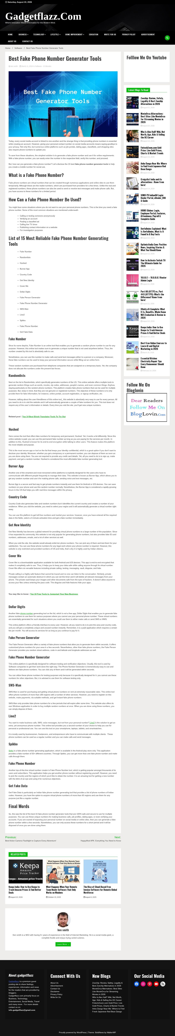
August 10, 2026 (16, 897)
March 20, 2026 (148, 352)
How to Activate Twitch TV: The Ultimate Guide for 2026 (153, 263)
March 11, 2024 (27, 66)
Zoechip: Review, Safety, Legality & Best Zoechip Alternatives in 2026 (152, 101)
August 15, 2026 (148, 173)
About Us (12, 41)
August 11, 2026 (148, 284)
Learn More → (63, 944)
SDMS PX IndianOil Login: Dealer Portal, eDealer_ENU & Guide (153, 198)
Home (10, 34)
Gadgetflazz (14, 981)
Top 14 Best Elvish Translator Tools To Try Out (44, 416)
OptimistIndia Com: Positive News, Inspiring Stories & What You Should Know (154, 247)
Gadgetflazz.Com (43, 16)
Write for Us (110, 34)
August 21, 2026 (148, 108)
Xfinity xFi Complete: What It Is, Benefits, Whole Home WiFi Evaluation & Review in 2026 (153, 313)
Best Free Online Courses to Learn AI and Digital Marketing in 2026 (154, 345)
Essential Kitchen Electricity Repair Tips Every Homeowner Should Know (152, 363)
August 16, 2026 (148, 141)
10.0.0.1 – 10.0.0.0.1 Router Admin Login (154, 279)
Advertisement (148, 34)
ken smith (14, 66)
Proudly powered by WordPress (73, 1032)
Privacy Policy (128, 34)
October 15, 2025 (54, 897)
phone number (26, 613)
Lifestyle (54, 34)
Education (93, 34)
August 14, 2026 (148, 189)
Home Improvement (73, 34)
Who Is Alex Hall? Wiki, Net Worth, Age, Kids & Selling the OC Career (153, 134)
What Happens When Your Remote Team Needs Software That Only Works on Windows (61, 889)
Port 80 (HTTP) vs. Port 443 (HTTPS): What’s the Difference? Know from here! (152, 296)
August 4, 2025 (90, 897)
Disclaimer (54, 991)
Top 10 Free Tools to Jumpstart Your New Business (54, 594)
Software (38, 66)
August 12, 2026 (148, 238)
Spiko (11, 751)
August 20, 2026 (148, 126)
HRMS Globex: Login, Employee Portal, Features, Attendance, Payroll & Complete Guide (153, 215)
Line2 (92, 723)
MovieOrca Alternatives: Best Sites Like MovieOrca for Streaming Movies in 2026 (153, 118)
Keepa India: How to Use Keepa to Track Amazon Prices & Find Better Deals (25, 889)
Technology (38, 34)
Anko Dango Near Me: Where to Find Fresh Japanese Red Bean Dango (154, 166)
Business (23, 34)
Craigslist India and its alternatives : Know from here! (152, 182)
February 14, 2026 (149, 371)
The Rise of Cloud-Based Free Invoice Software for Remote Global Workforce (100, 889)
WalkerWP (111, 1032)
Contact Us (27, 41)
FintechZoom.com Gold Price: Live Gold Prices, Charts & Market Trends (152, 150)
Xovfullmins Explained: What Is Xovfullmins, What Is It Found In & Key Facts (153, 231)
